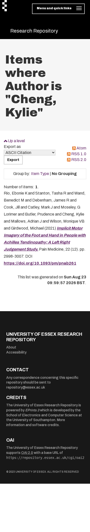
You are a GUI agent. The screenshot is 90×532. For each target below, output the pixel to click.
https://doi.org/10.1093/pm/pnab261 (40, 263)
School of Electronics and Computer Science (42, 415)
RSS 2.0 (78, 159)
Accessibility (16, 352)
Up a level (16, 141)
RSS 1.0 (78, 154)
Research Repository (34, 31)
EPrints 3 (32, 410)
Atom (81, 148)
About (11, 347)
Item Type (40, 173)
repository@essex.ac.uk (25, 387)
